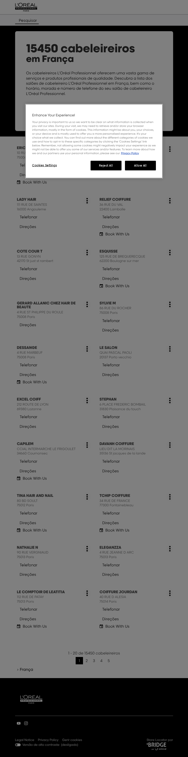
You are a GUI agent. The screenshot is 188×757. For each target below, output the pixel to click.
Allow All (140, 165)
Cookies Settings (44, 165)
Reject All (106, 165)
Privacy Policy (130, 153)
